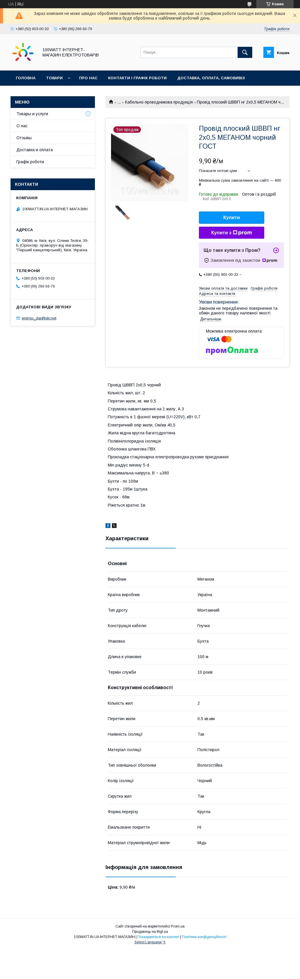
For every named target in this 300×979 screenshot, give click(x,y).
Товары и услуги (32, 113)
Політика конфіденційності (204, 937)
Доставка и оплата (34, 149)
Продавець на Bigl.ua (150, 932)
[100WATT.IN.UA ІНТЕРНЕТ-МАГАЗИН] (23, 63)
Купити (231, 217)
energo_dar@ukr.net (39, 318)
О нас (22, 125)
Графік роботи (30, 161)
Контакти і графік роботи (137, 78)
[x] (114, 526)
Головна (25, 78)
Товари (54, 78)
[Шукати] (245, 52)
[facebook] (107, 526)
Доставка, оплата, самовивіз (211, 78)
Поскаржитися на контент (158, 937)
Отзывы (24, 137)
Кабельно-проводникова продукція (159, 102)
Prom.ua (178, 926)
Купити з (221, 232)
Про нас (88, 78)
